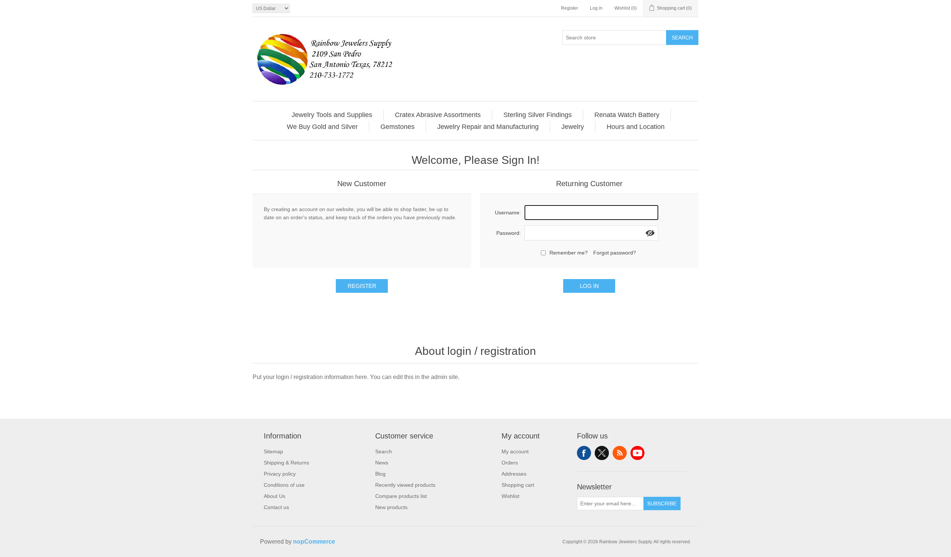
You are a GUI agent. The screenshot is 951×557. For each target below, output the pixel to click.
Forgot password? (614, 253)
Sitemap (273, 451)
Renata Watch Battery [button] (626, 115)
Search (682, 38)
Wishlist (510, 496)
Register (569, 8)
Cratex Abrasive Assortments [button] (438, 115)
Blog (380, 474)
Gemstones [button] (397, 126)
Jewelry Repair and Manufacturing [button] (488, 126)
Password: (508, 233)
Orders (510, 463)
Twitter (602, 453)
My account (515, 451)
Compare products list (401, 496)
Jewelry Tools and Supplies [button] (332, 115)
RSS (620, 453)
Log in (596, 8)
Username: (508, 213)
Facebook (584, 453)
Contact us (276, 507)
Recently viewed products (405, 485)
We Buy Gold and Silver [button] (322, 126)
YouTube (637, 453)
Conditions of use (284, 485)
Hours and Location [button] (636, 126)
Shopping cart (518, 485)
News (381, 463)
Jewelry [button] (572, 126)
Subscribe (661, 503)
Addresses (514, 474)
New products (391, 507)
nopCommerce (314, 541)
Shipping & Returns (286, 463)
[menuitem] (332, 114)
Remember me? (568, 253)
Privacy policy (280, 474)
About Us (274, 496)
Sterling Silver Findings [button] (537, 115)
